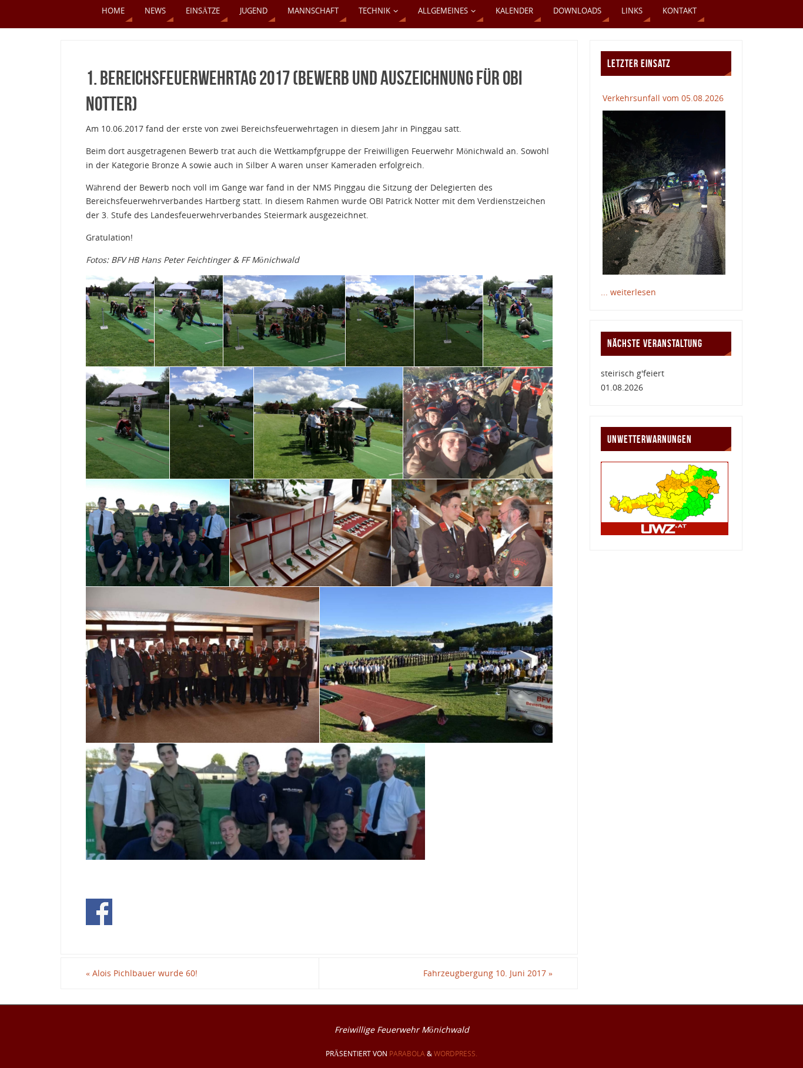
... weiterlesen (628, 292)
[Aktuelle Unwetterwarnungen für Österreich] (664, 532)
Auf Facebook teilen (99, 912)
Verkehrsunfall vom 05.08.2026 (663, 98)
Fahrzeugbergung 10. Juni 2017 (488, 973)
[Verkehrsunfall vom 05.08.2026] (664, 192)
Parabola (407, 1054)
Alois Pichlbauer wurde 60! (142, 973)
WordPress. (455, 1054)
